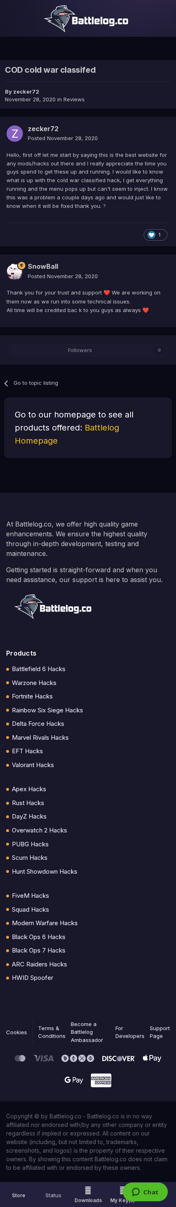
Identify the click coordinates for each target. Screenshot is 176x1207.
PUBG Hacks (30, 844)
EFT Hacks (27, 751)
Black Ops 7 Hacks (38, 950)
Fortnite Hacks (32, 696)
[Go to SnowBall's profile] (15, 271)
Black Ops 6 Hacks (38, 937)
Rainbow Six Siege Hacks (47, 710)
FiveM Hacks (30, 895)
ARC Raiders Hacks (39, 964)
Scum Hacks (29, 857)
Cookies (16, 1032)
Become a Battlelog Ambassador (87, 1032)
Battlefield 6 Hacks (38, 669)
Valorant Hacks (33, 765)
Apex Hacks (29, 789)
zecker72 (26, 91)
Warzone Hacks (34, 683)
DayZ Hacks (29, 816)
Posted (63, 138)
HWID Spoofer (32, 978)
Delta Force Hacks (38, 723)
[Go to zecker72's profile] (15, 133)
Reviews (74, 99)
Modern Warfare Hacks (45, 923)
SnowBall (43, 266)
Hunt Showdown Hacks (44, 871)
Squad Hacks (30, 909)
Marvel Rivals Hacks (40, 737)
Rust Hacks (28, 803)
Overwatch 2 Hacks (39, 830)
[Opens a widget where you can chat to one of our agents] (145, 1192)
